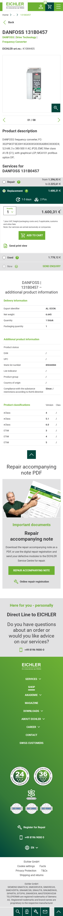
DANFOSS (8, 37)
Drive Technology (26, 37)
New (12, 266)
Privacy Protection (26, 870)
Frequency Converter (14, 41)
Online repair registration (34, 581)
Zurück (4, 120)
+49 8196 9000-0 (34, 649)
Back (11, 22)
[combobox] (9, 210)
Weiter (59, 120)
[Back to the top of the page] (31, 454)
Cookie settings (26, 866)
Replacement (17, 190)
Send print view (18, 245)
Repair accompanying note (31, 570)
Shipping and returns (31, 875)
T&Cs (44, 870)
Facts (43, 866)
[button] (40, 6)
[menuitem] (31, 454)
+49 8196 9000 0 (34, 837)
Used (12, 257)
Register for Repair (34, 827)
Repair (13, 181)
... (14, 15)
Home (5, 15)
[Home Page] (15, 5)
